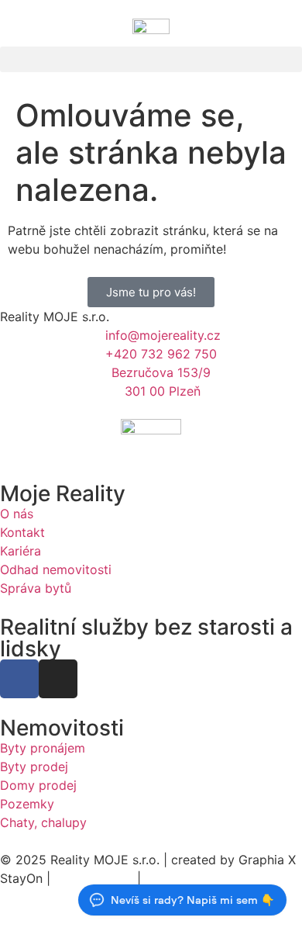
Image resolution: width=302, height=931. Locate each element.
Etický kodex (183, 878)
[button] (151, 59)
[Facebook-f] (19, 678)
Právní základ (93, 878)
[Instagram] (58, 678)
